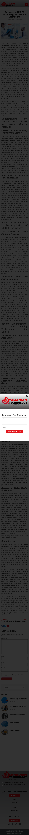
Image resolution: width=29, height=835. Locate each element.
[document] (14, 417)
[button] (27, 395)
